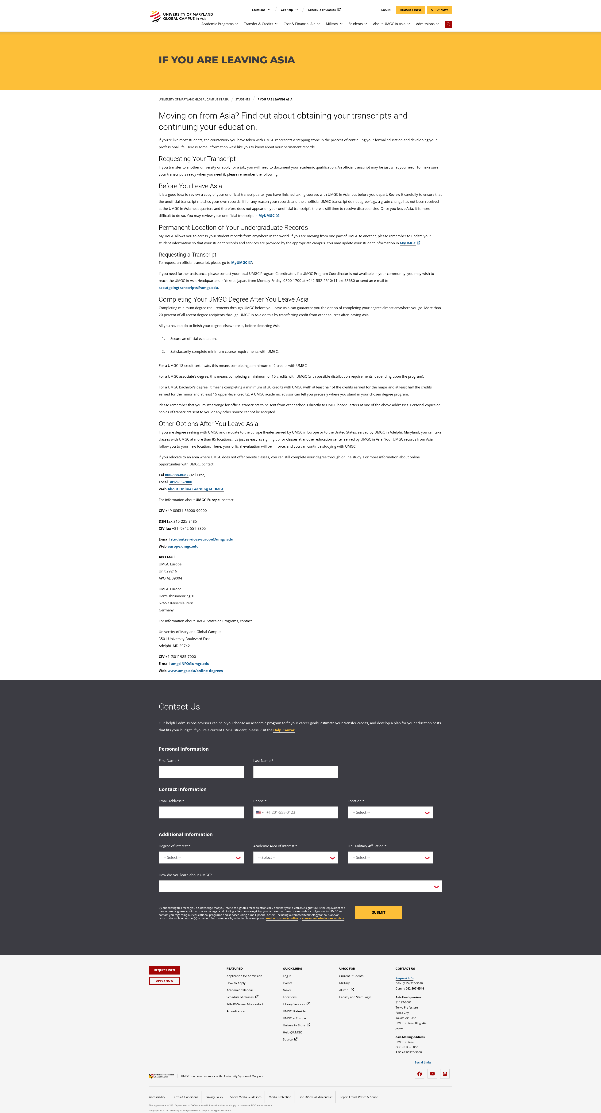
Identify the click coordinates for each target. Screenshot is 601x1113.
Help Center (284, 730)
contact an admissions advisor (323, 918)
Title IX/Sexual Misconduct (315, 1097)
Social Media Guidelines (246, 1097)
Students (356, 23)
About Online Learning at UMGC (196, 489)
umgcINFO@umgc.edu (190, 663)
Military (332, 23)
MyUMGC (266, 215)
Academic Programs (217, 23)
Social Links (423, 1062)
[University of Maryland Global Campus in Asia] (181, 17)
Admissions (425, 23)
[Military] (341, 26)
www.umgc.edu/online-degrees (195, 670)
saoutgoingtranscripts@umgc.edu (188, 287)
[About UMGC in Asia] (408, 26)
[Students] (365, 26)
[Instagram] (446, 1072)
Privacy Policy (214, 1097)
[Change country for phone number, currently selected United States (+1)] (259, 812)
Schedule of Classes (322, 10)
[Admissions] (437, 26)
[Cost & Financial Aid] (318, 26)
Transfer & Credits (258, 23)
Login (386, 9)
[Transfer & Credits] (276, 26)
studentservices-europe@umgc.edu (202, 539)
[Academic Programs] (236, 26)
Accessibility (157, 1097)
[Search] (448, 24)
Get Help (287, 10)
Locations (259, 10)
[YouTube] (433, 1072)
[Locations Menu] (269, 9)
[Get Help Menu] (296, 9)
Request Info (404, 978)
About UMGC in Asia (389, 23)
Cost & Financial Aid (300, 23)
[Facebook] (421, 1072)
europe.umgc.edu (183, 546)
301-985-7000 (180, 482)
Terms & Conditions (185, 1097)
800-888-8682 (177, 474)
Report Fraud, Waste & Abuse (359, 1097)
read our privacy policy (282, 918)
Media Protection (280, 1097)
